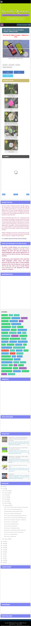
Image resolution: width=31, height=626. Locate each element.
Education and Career (22, 329)
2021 (4, 486)
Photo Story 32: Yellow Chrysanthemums (13, 509)
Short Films (16, 362)
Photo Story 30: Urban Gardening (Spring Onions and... (15, 515)
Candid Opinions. (15, 622)
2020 (4, 488)
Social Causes (4, 365)
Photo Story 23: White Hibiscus (10, 534)
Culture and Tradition (6, 326)
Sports (15, 365)
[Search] (29, 25)
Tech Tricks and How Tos (6, 368)
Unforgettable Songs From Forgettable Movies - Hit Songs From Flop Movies (18, 448)
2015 (4, 549)
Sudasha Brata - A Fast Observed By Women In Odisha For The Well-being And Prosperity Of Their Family (18, 439)
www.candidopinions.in (23, 247)
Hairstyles (24, 338)
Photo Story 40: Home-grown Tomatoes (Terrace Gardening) (11, 95)
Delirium (14, 326)
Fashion (24, 332)
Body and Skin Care (15, 318)
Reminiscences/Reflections (7, 359)
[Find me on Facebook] (8, 18)
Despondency (20, 326)
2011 (4, 558)
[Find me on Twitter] (11, 18)
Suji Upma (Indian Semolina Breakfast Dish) (13, 511)
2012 (4, 556)
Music (25, 344)
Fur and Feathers (5, 338)
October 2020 (7, 490)
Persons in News (5, 353)
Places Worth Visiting (6, 356)
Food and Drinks (15, 335)
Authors (10, 315)
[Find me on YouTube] (17, 18)
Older (28, 194)
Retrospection (17, 359)
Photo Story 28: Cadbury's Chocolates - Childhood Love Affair (16, 36)
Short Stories (23, 362)
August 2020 (7, 493)
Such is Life (21, 365)
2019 (4, 541)
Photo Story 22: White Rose (10, 536)
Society (10, 365)
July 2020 (6, 495)
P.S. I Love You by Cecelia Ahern (10, 526)
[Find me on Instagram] (14, 18)
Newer (3, 194)
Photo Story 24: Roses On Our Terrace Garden (13, 532)
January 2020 (7, 539)
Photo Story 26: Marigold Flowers (11, 524)
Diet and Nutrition (5, 329)
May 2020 (6, 499)
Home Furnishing (13, 341)
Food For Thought (23, 335)
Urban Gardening (23, 368)
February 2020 (7, 505)
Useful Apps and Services (7, 371)
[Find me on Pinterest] (20, 18)
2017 (4, 545)
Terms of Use (19, 624)
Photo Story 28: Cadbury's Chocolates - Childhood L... (15, 519)
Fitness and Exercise (6, 335)
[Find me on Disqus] (23, 18)
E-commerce (13, 329)
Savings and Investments (7, 362)
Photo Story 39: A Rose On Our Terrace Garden (11, 109)
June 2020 (6, 497)
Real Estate (19, 356)
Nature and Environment (6, 347)
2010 (4, 560)
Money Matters (19, 344)
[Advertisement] (15, 292)
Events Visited (5, 332)
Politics (13, 356)
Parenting (26, 350)
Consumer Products (13, 321)
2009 (4, 562)
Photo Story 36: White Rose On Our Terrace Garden (11, 151)
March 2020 (6, 503)
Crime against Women (16, 324)
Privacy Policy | (12, 624)
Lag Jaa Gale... (11, 474)
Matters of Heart (10, 344)
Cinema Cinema (5, 321)
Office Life (12, 350)
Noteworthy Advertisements (19, 347)
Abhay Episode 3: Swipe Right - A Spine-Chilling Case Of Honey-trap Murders (18, 457)
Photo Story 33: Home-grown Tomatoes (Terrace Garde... (16, 507)
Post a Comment (11, 64)
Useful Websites (25, 371)
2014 (4, 552)
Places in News (20, 353)
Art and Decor (4, 315)
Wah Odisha (4, 374)
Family (19, 332)
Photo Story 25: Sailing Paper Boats (12, 528)
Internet (3, 344)
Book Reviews (24, 318)
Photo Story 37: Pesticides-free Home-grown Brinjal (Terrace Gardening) (11, 137)
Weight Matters (11, 374)
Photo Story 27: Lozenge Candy (11, 522)
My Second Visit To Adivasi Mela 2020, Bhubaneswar (15, 517)
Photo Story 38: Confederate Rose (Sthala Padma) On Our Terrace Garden (11, 123)
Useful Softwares (17, 371)
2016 (4, 547)
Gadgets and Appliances (15, 338)
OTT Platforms (19, 350)
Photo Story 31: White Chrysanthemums (12, 513)
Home (15, 194)
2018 (4, 543)
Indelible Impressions (22, 341)
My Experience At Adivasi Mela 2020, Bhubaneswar (15, 530)
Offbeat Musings (5, 350)
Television (15, 368)
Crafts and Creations (6, 324)
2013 (4, 554)
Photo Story (18, 64)
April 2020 (6, 501)
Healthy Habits (5, 341)
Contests (21, 321)
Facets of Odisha (13, 332)
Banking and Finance (6, 318)
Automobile (16, 315)
